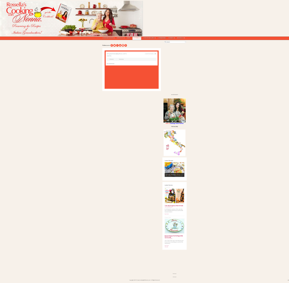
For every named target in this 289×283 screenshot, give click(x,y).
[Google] (117, 45)
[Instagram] (123, 45)
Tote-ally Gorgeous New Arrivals (174, 205)
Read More (167, 214)
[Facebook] (112, 45)
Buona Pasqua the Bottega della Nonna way (174, 236)
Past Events (121, 59)
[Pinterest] (126, 45)
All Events (111, 59)
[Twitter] (114, 45)
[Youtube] (120, 45)
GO (155, 53)
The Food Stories (168, 207)
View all (166, 246)
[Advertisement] (173, 70)
